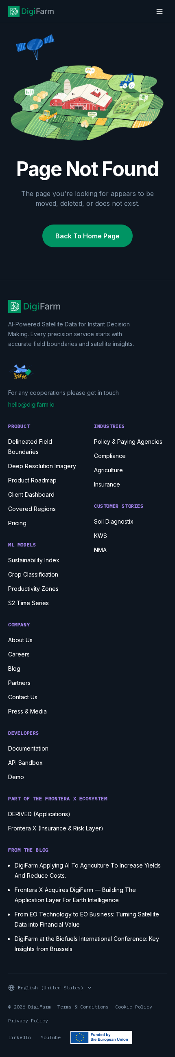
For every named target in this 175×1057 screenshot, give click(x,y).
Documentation (28, 748)
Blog (14, 668)
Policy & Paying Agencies (128, 441)
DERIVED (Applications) (39, 813)
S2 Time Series (28, 602)
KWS (100, 535)
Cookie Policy (133, 1007)
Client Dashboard (31, 494)
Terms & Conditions (83, 1007)
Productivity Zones (33, 588)
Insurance (107, 484)
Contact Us (22, 697)
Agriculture (108, 470)
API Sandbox (25, 762)
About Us (20, 639)
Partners (19, 682)
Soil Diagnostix (113, 521)
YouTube (51, 1037)
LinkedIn (19, 1037)
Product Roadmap (32, 480)
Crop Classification (33, 574)
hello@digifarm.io (31, 404)
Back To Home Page (87, 236)
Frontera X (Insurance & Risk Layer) (55, 828)
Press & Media (27, 711)
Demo (16, 776)
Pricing (17, 523)
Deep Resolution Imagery (42, 465)
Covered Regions (32, 508)
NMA (100, 549)
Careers (19, 654)
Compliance (110, 455)
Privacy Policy (28, 1020)
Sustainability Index (33, 560)
